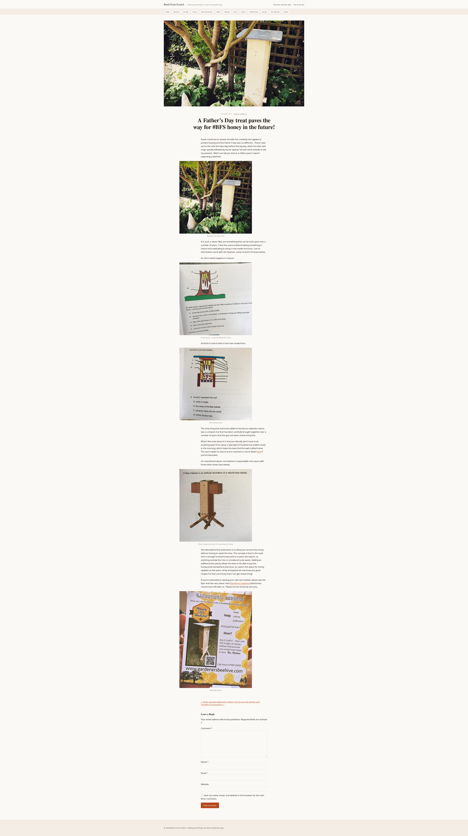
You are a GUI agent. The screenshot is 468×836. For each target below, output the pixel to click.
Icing (235, 12)
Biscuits (176, 12)
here (258, 451)
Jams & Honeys (206, 12)
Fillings (226, 12)
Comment (206, 728)
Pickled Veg (253, 12)
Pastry (194, 12)
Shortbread (275, 12)
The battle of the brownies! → (212, 704)
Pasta (243, 12)
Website (205, 784)
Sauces (264, 12)
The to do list (298, 5)
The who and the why (282, 5)
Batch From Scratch (174, 4)
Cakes (167, 12)
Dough (185, 12)
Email (204, 773)
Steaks (285, 12)
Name (204, 761)
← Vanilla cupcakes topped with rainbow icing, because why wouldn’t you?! (230, 702)
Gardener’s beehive (240, 583)
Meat (218, 12)
